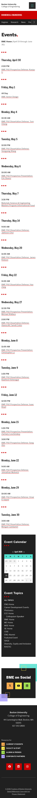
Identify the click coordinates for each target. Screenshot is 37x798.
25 (31, 575)
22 (18, 575)
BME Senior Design (9, 97)
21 (14, 575)
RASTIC (7, 647)
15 (18, 571)
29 (6, 561)
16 (22, 571)
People (31, 22)
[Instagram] (27, 766)
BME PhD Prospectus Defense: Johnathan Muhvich (15, 471)
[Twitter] (10, 686)
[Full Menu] (32, 5)
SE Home (8, 628)
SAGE (6, 640)
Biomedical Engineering (11, 15)
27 (10, 580)
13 (10, 571)
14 (14, 571)
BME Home (9, 619)
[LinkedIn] (27, 686)
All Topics (9, 600)
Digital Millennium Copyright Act (18, 792)
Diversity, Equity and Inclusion (17, 644)
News (23, 22)
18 (31, 571)
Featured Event (11, 637)
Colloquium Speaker (15, 616)
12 (6, 571)
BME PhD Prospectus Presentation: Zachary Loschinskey (17, 432)
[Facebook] (9, 766)
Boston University (18, 782)
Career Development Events (16, 607)
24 (27, 575)
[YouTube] (18, 686)
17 (27, 571)
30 (10, 561)
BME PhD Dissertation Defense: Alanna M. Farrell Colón (15, 324)
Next (34, 22)
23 (23, 575)
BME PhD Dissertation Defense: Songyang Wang (15, 149)
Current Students (14, 744)
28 (14, 580)
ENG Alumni (9, 634)
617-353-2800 (18, 726)
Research (14, 22)
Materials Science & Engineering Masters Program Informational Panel (18, 204)
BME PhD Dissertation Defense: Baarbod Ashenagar (15, 378)
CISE (6, 631)
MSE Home (9, 625)
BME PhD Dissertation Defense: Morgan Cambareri (15, 525)
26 (6, 580)
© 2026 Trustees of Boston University (18, 789)
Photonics (8, 610)
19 (6, 575)
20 (10, 575)
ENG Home (9, 604)
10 (27, 566)
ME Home (8, 622)
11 (30, 566)
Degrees (4, 22)
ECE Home (9, 613)
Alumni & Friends (13, 752)
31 (14, 561)
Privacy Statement (18, 794)
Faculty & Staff (13, 748)
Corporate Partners (15, 756)
